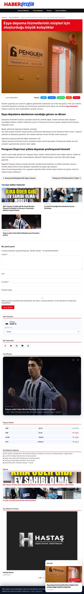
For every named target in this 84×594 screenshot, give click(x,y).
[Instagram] (16, 346)
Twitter (44, 97)
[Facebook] (5, 346)
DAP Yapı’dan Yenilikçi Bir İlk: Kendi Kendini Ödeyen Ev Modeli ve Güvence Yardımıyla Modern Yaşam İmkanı (38, 453)
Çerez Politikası (61, 10)
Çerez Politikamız (36, 591)
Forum (49, 10)
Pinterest (76, 97)
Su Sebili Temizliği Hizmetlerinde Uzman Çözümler (20, 456)
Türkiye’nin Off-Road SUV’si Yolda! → (66, 178)
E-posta (5, 282)
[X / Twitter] (11, 346)
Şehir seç (8, 327)
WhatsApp (61, 97)
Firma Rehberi (38, 10)
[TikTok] (28, 346)
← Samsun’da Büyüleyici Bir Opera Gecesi (19, 178)
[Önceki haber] (73, 360)
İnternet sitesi (7, 290)
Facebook (52, 97)
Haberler (4, 17)
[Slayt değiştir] (38, 577)
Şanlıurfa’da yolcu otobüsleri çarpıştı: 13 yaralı (18, 462)
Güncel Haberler (23, 10)
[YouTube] (22, 346)
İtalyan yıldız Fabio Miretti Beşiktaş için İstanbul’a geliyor (22, 458)
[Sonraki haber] (77, 360)
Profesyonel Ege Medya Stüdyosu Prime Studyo (19, 460)
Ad (3, 274)
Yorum (5, 254)
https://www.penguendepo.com (14, 169)
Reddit (69, 97)
